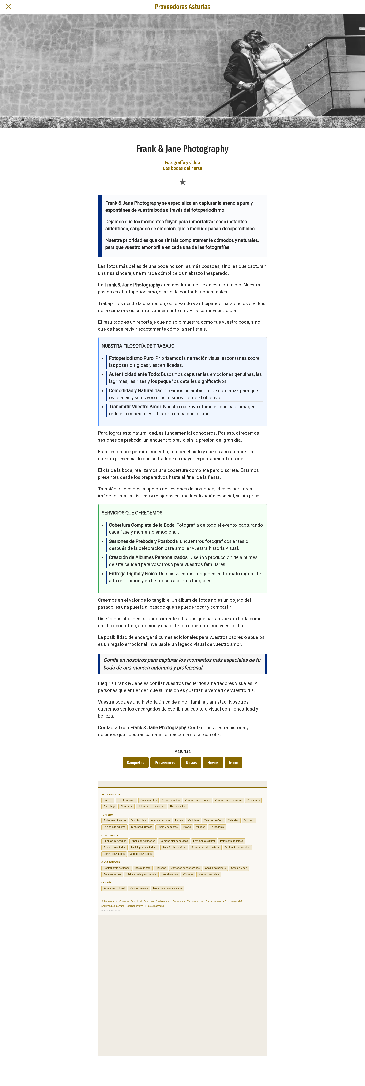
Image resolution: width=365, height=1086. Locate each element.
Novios (213, 762)
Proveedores (165, 762)
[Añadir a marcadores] (182, 182)
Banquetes (135, 762)
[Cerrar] (8, 6)
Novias (191, 762)
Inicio (233, 762)
